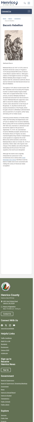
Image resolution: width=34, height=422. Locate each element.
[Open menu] (29, 3)
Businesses (4, 347)
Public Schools (5, 402)
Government (5, 386)
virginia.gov (4, 353)
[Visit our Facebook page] (2, 325)
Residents (4, 344)
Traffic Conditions (6, 338)
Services (3, 415)
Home (4, 18)
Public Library (5, 405)
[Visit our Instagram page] (10, 325)
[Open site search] (24, 3)
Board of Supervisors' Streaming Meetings (14, 383)
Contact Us (7, 314)
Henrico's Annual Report (8, 392)
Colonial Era (6, 11)
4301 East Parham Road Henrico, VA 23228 (10, 302)
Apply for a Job (5, 341)
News (3, 389)
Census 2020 (5, 350)
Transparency (5, 398)
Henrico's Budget (6, 395)
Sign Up (6, 370)
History (10, 18)
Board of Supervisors (7, 380)
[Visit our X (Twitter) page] (6, 325)
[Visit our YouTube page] (14, 325)
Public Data (4, 418)
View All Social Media (7, 328)
